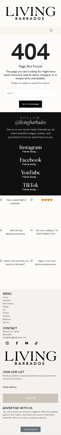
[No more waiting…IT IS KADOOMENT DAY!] (45, 244)
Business (25, 32)
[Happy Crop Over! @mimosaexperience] (45, 274)
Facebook (30, 159)
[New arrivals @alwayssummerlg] (15, 244)
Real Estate (19, 28)
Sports (36, 32)
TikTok (30, 185)
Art (42, 28)
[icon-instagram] (7, 343)
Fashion (13, 32)
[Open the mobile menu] (51, 30)
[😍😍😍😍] (45, 213)
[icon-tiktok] (36, 343)
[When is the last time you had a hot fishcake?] (15, 274)
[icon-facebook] (16, 343)
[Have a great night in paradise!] (15, 213)
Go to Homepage (30, 104)
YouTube (30, 172)
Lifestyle (8, 28)
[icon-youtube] (26, 343)
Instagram (30, 147)
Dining (30, 28)
